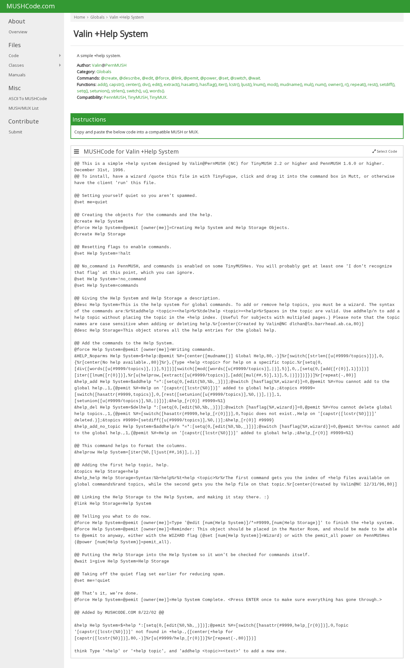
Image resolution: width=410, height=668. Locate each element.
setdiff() (387, 84)
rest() (373, 84)
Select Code (386, 151)
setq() (82, 91)
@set (223, 78)
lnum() (259, 84)
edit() (157, 84)
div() (146, 84)
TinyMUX (158, 97)
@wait (254, 78)
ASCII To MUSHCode (28, 98)
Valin (97, 65)
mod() (272, 84)
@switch (238, 78)
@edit (147, 78)
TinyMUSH (138, 97)
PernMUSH (116, 65)
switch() (134, 91)
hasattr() (189, 84)
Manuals (17, 75)
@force (162, 78)
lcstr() (234, 84)
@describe (129, 78)
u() (145, 91)
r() (346, 84)
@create (109, 78)
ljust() (246, 84)
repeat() (358, 84)
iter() (222, 84)
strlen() (118, 91)
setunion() (99, 91)
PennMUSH (115, 97)
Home (79, 17)
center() (133, 84)
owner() (335, 84)
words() (157, 91)
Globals (97, 17)
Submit (15, 132)
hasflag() (208, 84)
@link (176, 78)
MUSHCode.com (30, 6)
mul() (308, 84)
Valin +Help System (127, 17)
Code (14, 55)
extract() (171, 84)
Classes (16, 65)
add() (102, 84)
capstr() (116, 84)
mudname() (291, 84)
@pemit (191, 78)
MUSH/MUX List (23, 108)
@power (208, 78)
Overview (18, 32)
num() (320, 84)
